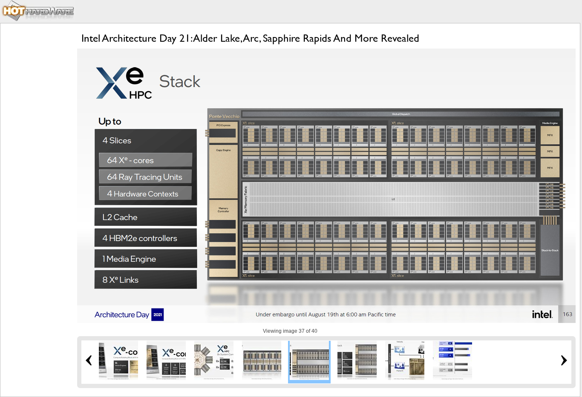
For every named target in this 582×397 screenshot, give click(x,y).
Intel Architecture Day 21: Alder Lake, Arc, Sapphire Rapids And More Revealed (250, 38)
